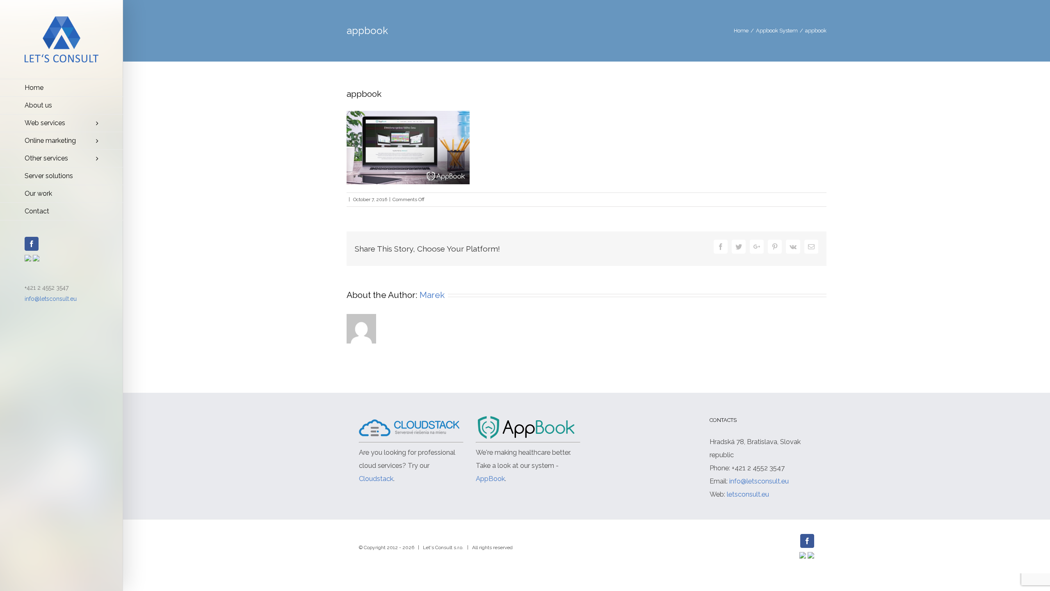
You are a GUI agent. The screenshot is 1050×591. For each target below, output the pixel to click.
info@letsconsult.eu (51, 299)
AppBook (490, 478)
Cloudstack (376, 478)
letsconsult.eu (748, 494)
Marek (432, 295)
